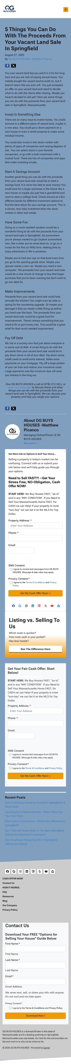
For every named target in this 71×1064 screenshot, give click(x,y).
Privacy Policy (55, 768)
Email (9, 976)
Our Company (9, 905)
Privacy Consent (13, 1003)
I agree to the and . (34, 584)
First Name (12, 943)
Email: (12, 545)
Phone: (13, 532)
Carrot (46, 1047)
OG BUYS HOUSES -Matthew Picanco (30, 59)
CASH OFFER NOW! (12, 878)
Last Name (12, 960)
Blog (4, 901)
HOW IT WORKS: (11, 887)
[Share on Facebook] (7, 66)
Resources (8, 896)
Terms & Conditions (35, 582)
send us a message (19, 387)
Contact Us (8, 883)
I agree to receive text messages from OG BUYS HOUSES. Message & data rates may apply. (35, 570)
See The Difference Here (35, 649)
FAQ (4, 892)
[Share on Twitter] (13, 66)
